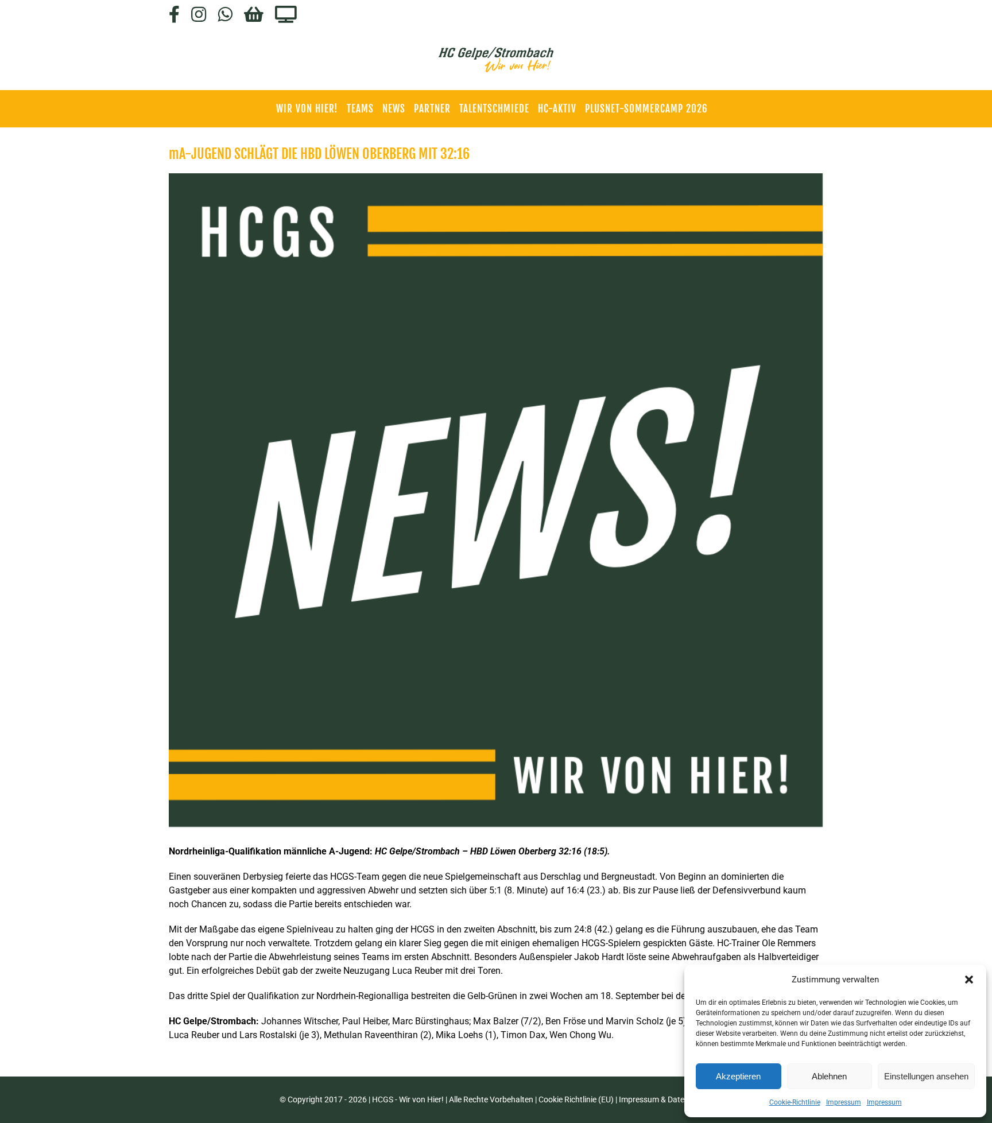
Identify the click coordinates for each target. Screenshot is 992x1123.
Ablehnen (829, 1076)
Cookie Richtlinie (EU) (576, 1099)
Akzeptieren (738, 1076)
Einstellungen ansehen (926, 1076)
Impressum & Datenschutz (666, 1099)
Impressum (843, 1102)
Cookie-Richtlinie (794, 1102)
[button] (969, 979)
